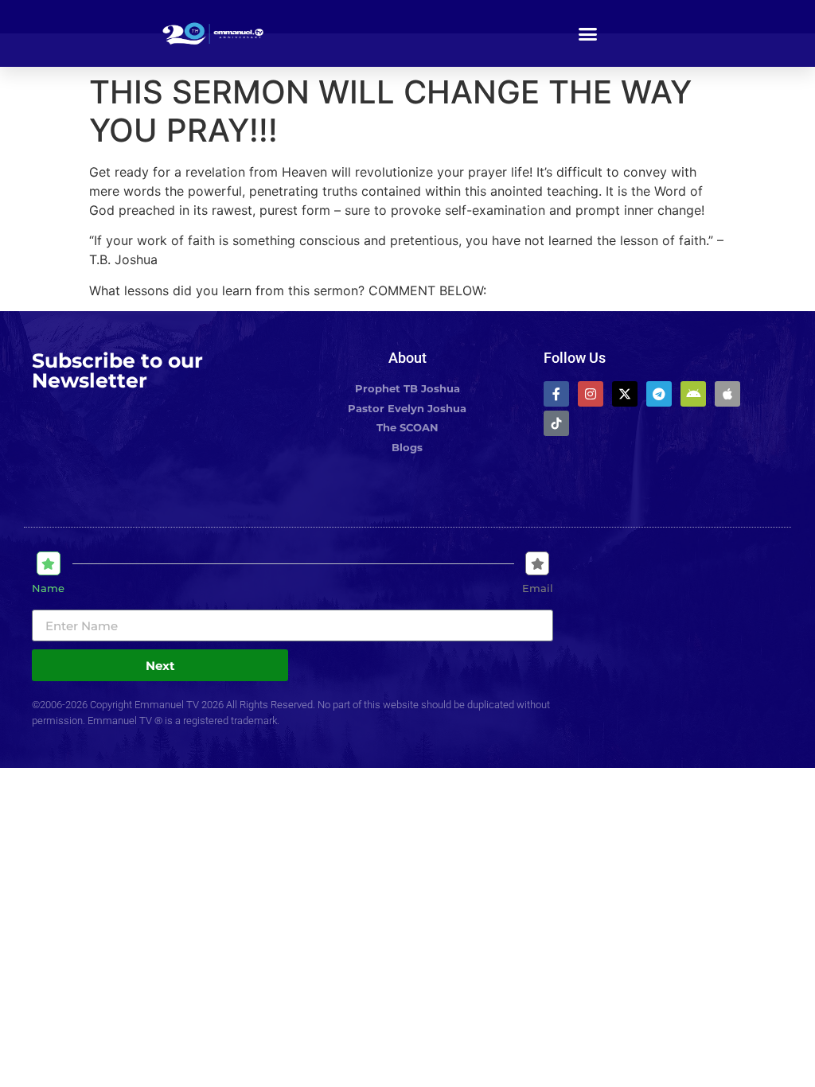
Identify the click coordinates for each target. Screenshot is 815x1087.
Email (537, 588)
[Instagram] (590, 394)
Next (160, 665)
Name (48, 588)
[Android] (693, 394)
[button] (588, 33)
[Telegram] (659, 394)
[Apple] (727, 394)
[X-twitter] (625, 394)
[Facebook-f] (556, 394)
